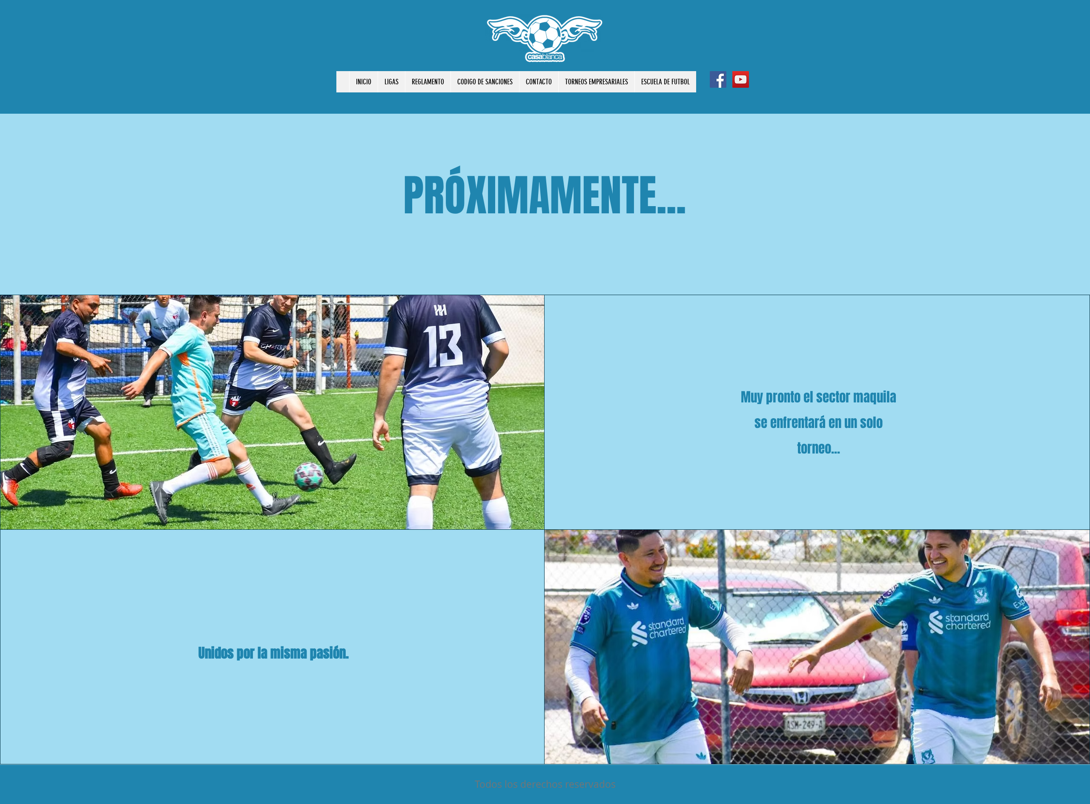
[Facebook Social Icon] (718, 79)
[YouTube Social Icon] (740, 79)
